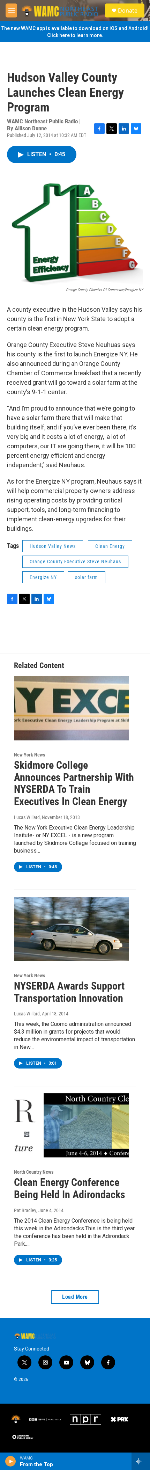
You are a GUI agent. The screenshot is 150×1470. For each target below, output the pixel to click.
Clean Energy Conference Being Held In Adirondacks (69, 1188)
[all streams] (141, 1461)
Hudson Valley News (53, 546)
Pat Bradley (25, 1210)
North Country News (33, 1172)
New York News (29, 755)
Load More (75, 1297)
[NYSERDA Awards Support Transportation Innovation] (71, 929)
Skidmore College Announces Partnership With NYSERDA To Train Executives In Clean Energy (74, 783)
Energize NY (43, 577)
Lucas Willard (27, 817)
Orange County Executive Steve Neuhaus (75, 561)
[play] (10, 1461)
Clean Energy (110, 546)
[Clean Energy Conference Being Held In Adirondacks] (71, 1125)
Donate (127, 10)
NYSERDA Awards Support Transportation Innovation (69, 992)
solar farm (86, 577)
